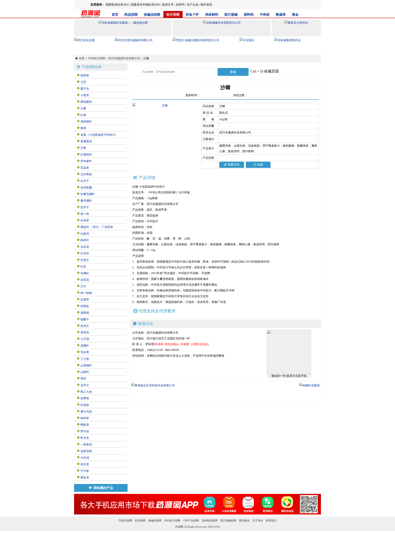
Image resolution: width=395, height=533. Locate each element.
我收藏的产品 (103, 488)
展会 (295, 14)
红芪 (83, 266)
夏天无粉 (86, 411)
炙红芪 (84, 464)
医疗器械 (231, 14)
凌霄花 (84, 332)
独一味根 (86, 293)
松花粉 (84, 405)
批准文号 (168, 4)
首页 (115, 14)
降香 (83, 128)
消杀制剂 (211, 14)
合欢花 (84, 246)
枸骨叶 (84, 240)
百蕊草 (84, 167)
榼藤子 (84, 319)
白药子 (84, 180)
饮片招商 (173, 14)
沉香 (83, 148)
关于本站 (257, 520)
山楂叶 (84, 372)
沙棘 (83, 108)
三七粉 (84, 358)
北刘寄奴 (86, 174)
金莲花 (84, 279)
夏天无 (84, 88)
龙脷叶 (84, 345)
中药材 (265, 14)
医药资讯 (206, 4)
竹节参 (84, 470)
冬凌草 (84, 220)
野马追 (84, 431)
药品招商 (131, 14)
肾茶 (83, 378)
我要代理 (233, 164)
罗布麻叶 (86, 161)
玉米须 (84, 457)
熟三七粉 (86, 391)
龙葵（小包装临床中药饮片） (99, 134)
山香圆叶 (86, 365)
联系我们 (271, 520)
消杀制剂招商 (210, 520)
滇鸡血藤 (86, 187)
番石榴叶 (86, 200)
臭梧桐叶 (86, 121)
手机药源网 (125, 520)
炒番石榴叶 (87, 194)
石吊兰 (84, 385)
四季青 (84, 398)
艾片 (83, 286)
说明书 (180, 4)
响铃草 (84, 418)
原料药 (249, 14)
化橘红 (84, 273)
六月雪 (84, 339)
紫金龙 (84, 477)
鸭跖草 (84, 424)
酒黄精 (84, 312)
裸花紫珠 (86, 101)
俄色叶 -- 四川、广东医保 (96, 227)
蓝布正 (84, 325)
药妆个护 (192, 14)
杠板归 (84, 233)
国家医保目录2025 (117, 4)
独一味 (84, 213)
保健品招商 (152, 14)
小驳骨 (84, 95)
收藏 (260, 164)
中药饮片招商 (96, 58)
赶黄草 (84, 299)
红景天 (84, 260)
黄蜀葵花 (86, 141)
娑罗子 (84, 207)
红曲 (83, 115)
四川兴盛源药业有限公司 (124, 58)
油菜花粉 (86, 451)
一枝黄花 (86, 444)
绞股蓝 (84, 306)
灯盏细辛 (86, 154)
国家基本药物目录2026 (145, 4)
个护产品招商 (191, 520)
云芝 (83, 82)
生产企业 (192, 4)
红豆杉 (84, 253)
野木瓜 (84, 437)
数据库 (281, 14)
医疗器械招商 (228, 520)
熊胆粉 (84, 75)
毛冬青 (84, 352)
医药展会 (244, 520)
